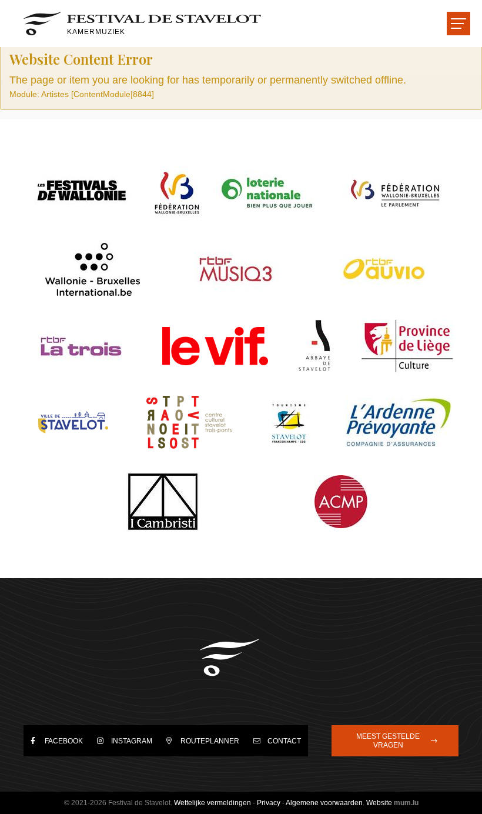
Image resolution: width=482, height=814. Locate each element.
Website (379, 803)
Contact (284, 741)
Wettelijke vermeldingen (212, 803)
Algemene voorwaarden (324, 803)
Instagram (131, 741)
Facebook (64, 741)
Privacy (268, 803)
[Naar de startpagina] (229, 657)
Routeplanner (209, 741)
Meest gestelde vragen (388, 740)
